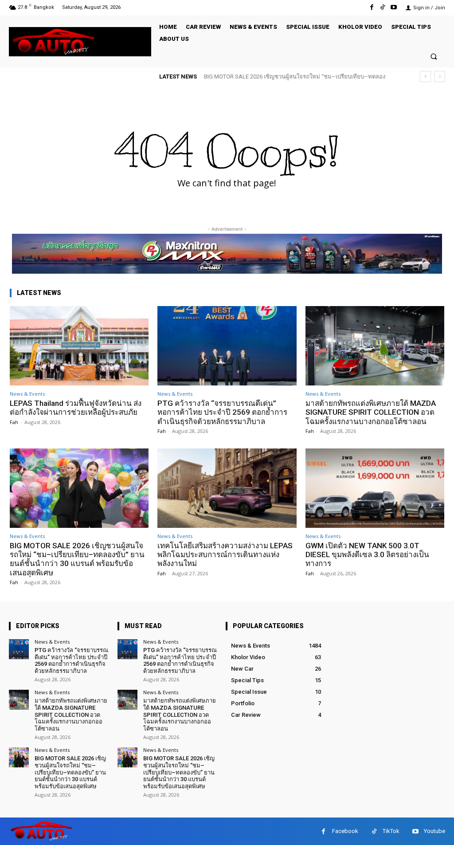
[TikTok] (382, 7)
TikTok (391, 831)
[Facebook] (371, 7)
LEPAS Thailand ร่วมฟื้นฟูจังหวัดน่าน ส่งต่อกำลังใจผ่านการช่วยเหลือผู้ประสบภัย (75, 408)
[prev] (425, 76)
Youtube (434, 831)
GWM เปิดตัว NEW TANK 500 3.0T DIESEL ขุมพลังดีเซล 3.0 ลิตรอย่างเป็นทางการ (367, 554)
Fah (14, 422)
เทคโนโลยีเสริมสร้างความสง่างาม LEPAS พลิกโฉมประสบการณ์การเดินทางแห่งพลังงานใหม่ (225, 554)
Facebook (345, 831)
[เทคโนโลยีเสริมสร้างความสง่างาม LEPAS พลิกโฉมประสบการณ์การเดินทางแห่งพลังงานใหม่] (226, 488)
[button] (434, 56)
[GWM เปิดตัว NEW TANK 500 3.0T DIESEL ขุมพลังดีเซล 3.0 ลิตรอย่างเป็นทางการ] (374, 488)
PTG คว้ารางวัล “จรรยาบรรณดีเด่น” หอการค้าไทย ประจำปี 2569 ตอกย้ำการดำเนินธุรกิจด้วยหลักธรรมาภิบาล (222, 412)
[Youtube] (393, 7)
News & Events (27, 393)
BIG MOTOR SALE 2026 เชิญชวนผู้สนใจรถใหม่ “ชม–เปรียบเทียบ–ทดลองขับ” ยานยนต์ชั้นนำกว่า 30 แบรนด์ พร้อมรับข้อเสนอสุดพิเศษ (77, 559)
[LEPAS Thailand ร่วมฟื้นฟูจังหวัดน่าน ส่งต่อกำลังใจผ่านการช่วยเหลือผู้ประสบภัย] (79, 345)
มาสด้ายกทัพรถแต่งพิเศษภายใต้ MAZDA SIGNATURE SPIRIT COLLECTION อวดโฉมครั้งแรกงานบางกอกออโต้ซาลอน (370, 412)
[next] (439, 76)
